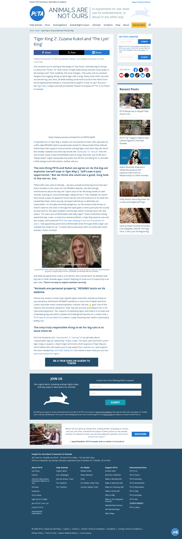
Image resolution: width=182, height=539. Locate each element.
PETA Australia (136, 495)
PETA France (135, 475)
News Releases (87, 475)
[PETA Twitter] (141, 70)
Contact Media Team (89, 487)
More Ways (109, 513)
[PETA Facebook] (135, 70)
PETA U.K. (134, 471)
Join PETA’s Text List (40, 503)
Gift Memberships (112, 509)
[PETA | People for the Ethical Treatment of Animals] (37, 13)
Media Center (86, 471)
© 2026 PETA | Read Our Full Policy (46, 529)
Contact (75, 529)
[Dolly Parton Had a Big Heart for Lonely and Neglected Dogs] (135, 193)
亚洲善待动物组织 (136, 503)
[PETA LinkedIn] (132, 75)
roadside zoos (88, 347)
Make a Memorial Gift (114, 483)
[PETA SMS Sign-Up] (126, 75)
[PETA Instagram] (146, 70)
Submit (144, 41)
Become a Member (113, 475)
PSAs (83, 479)
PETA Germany (136, 479)
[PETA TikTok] (137, 75)
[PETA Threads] (148, 75)
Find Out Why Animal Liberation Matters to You (40, 481)
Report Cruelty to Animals (141, 2)
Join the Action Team (64, 479)
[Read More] (91, 434)
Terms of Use (50, 533)
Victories (35, 487)
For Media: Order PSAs (90, 483)
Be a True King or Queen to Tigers (71, 362)
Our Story (35, 471)
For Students (61, 483)
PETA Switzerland (137, 487)
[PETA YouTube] (121, 75)
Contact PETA (37, 507)
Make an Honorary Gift (114, 487)
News (37, 31)
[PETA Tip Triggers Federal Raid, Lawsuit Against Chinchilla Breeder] (135, 133)
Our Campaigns (62, 475)
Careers (35, 475)
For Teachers (61, 487)
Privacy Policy (37, 533)
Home (32, 31)
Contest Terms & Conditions (92, 529)
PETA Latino (135, 507)
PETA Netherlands (137, 483)
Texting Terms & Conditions (129, 529)
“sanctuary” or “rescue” (87, 151)
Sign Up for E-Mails (39, 499)
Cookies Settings (85, 533)
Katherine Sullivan (68, 59)
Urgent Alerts (61, 471)
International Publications (37, 512)
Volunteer (36, 491)
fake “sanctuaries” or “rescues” (65, 337)
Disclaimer (111, 529)
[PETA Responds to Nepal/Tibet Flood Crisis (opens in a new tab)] (135, 105)
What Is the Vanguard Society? (114, 500)
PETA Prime (36, 495)
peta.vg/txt (127, 48)
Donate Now (110, 471)
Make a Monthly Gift (113, 479)
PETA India (134, 491)
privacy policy (108, 414)
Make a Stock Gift (112, 491)
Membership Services (113, 505)
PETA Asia (134, 499)
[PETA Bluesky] (142, 75)
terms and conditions (104, 412)
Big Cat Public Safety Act (61, 350)
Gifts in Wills (110, 495)
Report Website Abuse (68, 533)
